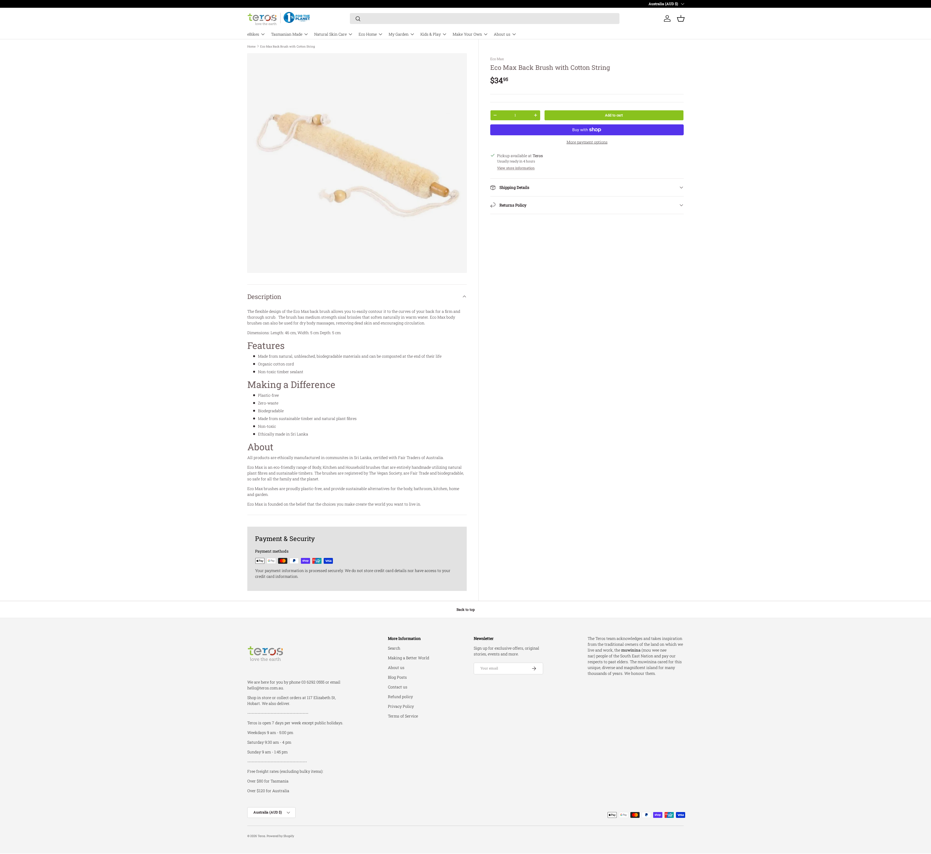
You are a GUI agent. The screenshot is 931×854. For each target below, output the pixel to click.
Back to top (466, 609)
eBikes (253, 34)
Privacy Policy (401, 706)
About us (502, 34)
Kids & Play (430, 34)
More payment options (587, 142)
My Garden (399, 34)
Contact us (397, 686)
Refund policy (400, 696)
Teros (261, 836)
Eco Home (368, 34)
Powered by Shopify (280, 836)
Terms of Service (403, 715)
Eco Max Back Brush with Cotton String (287, 46)
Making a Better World (408, 657)
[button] (680, 18)
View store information (516, 168)
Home (251, 46)
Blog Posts (397, 677)
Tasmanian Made (286, 34)
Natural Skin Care (330, 34)
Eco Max (497, 58)
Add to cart (614, 115)
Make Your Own (467, 34)
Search (394, 648)
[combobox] (485, 18)
